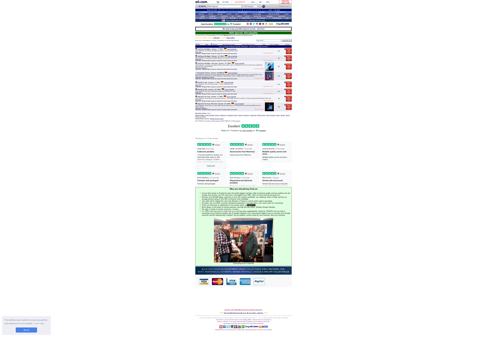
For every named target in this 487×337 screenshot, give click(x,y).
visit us (223, 18)
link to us (222, 319)
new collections (261, 18)
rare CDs (210, 14)
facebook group (277, 18)
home (217, 319)
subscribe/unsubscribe (257, 323)
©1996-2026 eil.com (221, 329)
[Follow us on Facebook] (251, 24)
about (267, 2)
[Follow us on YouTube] (263, 24)
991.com (237, 323)
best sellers (262, 12)
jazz (233, 16)
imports (203, 16)
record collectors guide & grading (242, 321)
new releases (204, 12)
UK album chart (242, 12)
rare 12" (245, 14)
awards (247, 16)
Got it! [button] (26, 330)
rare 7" (237, 14)
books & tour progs (273, 14)
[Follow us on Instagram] (257, 24)
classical (239, 16)
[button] (278, 281)
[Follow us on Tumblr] (260, 24)
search (237, 319)
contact (253, 2)
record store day (280, 12)
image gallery (247, 319)
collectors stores (246, 18)
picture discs (257, 16)
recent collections (258, 321)
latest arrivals (221, 12)
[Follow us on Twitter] (254, 24)
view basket (225, 2)
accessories (230, 319)
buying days (213, 18)
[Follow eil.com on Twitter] (228, 327)
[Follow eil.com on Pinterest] (221, 327)
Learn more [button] (39, 323)
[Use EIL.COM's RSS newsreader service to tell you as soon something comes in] (263, 327)
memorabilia (281, 16)
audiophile (212, 16)
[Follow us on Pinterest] (248, 24)
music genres (267, 319)
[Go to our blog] (282, 24)
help (260, 2)
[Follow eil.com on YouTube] (239, 327)
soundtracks (224, 16)
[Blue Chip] (243, 274)
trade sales (233, 18)
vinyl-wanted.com (228, 323)
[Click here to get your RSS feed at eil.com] (271, 24)
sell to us (202, 18)
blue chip (201, 14)
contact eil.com (245, 323)
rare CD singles (257, 14)
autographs (270, 16)
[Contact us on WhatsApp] (266, 24)
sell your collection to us (224, 321)
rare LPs (229, 14)
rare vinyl (220, 14)
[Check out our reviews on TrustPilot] (251, 205)
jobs (287, 18)
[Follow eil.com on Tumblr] (235, 327)
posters (287, 14)
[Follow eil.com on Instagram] (232, 327)
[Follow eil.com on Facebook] (224, 327)
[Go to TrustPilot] (221, 25)
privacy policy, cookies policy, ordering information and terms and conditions (250, 329)
